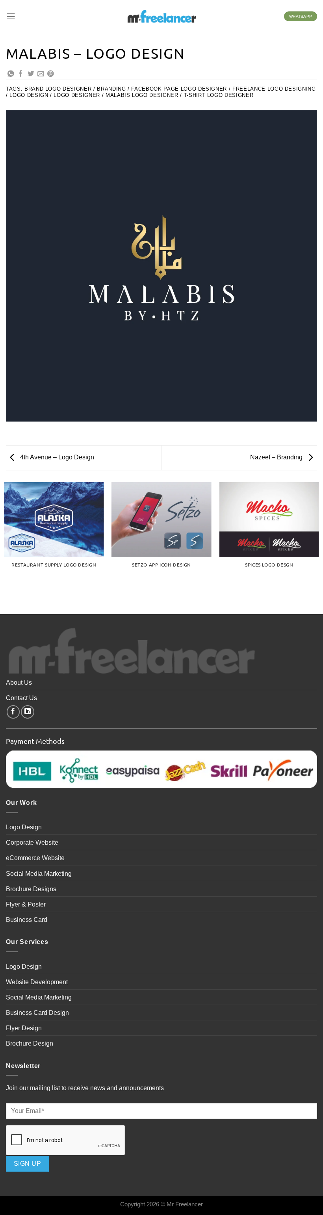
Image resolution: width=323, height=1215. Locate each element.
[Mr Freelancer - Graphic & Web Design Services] (161, 16)
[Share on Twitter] (31, 74)
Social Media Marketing (39, 873)
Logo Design (24, 826)
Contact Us (21, 697)
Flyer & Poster (26, 904)
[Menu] (11, 16)
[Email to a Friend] (40, 74)
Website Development (37, 981)
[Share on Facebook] (20, 74)
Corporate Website (32, 842)
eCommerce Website (35, 857)
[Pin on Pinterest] (50, 74)
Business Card (26, 919)
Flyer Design (24, 1027)
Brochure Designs (31, 888)
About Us (19, 682)
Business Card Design (37, 1012)
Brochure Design (29, 1043)
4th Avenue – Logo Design (56, 457)
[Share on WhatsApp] (10, 74)
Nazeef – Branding (277, 457)
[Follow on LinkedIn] (27, 712)
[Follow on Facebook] (13, 712)
